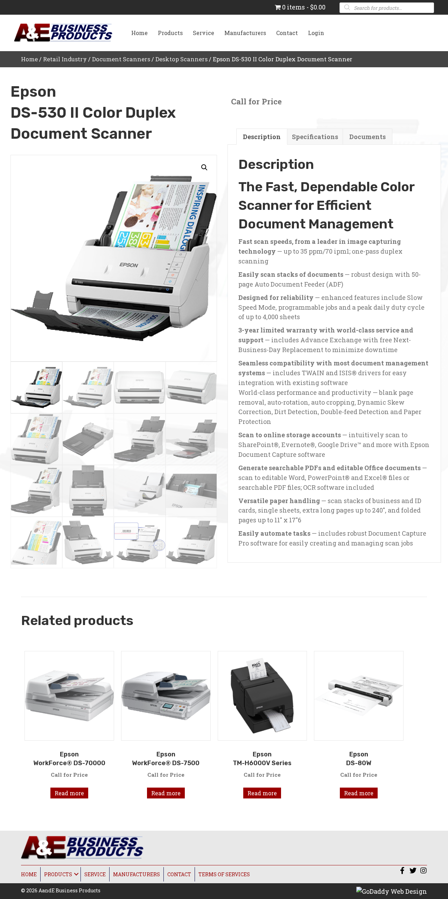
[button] (204, 167)
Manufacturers (245, 32)
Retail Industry (65, 59)
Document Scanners (121, 59)
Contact (287, 32)
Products (170, 32)
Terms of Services (224, 874)
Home (139, 32)
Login (316, 32)
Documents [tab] (367, 136)
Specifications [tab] (315, 136)
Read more (69, 793)
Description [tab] (262, 136)
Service (203, 32)
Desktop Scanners (181, 59)
